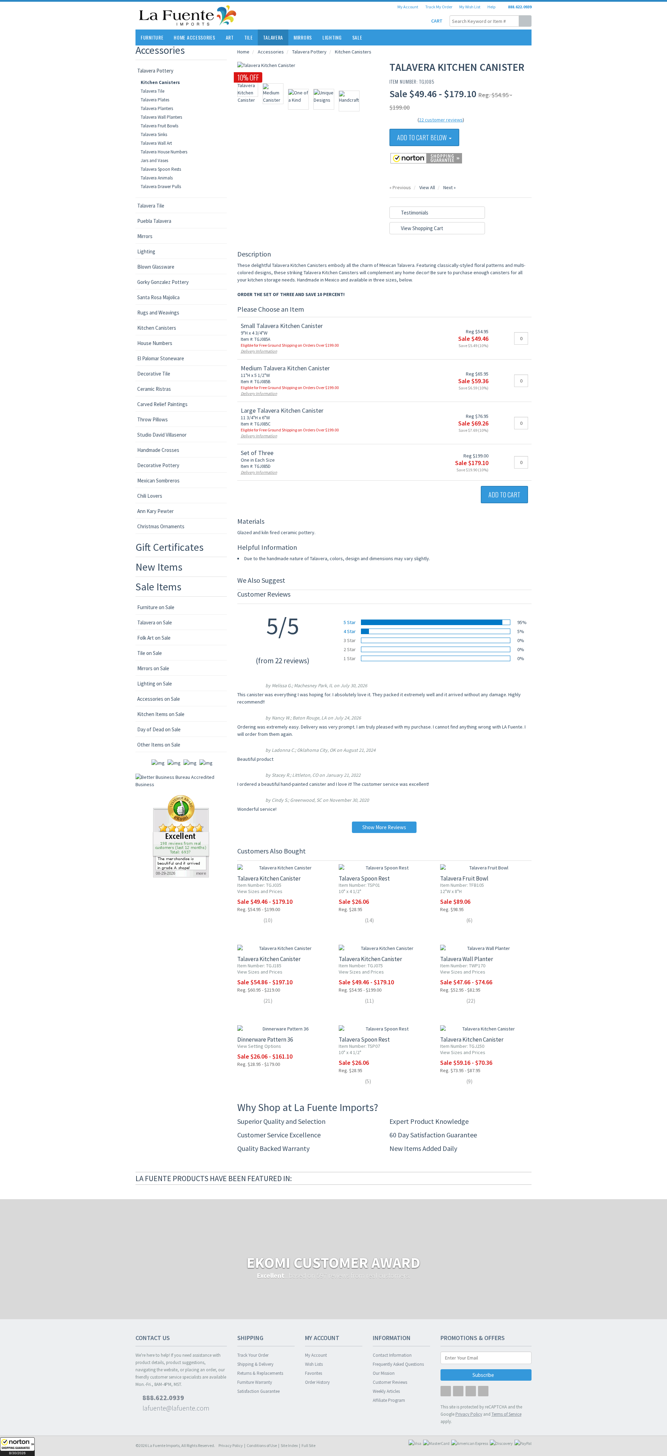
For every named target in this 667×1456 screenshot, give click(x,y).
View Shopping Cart (421, 228)
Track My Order (438, 6)
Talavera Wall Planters (161, 117)
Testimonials (414, 212)
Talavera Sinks (154, 134)
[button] (17, 1446)
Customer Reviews (390, 1382)
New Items (158, 566)
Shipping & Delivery (255, 1364)
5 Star (350, 622)
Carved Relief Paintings (162, 404)
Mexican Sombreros (158, 480)
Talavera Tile (152, 91)
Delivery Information (259, 351)
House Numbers (154, 343)
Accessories (160, 50)
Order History (317, 1382)
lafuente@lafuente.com (175, 1408)
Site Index (289, 1445)
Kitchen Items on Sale (160, 714)
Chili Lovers (149, 496)
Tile (248, 37)
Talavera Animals (157, 178)
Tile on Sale (149, 653)
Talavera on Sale (154, 622)
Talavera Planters (157, 108)
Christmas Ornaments (160, 526)
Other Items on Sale (158, 744)
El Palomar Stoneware (160, 358)
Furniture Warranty (254, 1382)
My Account (407, 6)
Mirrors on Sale (153, 668)
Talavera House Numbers (164, 152)
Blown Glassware (155, 266)
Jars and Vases (154, 160)
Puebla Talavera (154, 221)
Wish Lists (314, 1364)
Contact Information (392, 1355)
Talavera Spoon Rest (364, 878)
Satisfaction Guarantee (258, 1391)
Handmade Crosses (158, 450)
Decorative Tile (153, 373)
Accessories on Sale (158, 699)
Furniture (152, 37)
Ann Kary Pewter (155, 511)
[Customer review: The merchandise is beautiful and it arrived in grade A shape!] (181, 836)
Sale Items (158, 586)
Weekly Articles (386, 1391)
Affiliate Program (389, 1400)
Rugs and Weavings (158, 312)
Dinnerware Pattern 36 (265, 1039)
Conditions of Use (262, 1445)
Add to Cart (504, 494)
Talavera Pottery (155, 70)
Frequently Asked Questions (398, 1364)
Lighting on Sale (154, 683)
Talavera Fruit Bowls (159, 126)
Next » (449, 187)
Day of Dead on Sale (159, 729)
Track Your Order (253, 1355)
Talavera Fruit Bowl (464, 878)
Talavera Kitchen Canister (268, 878)
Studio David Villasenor (162, 434)
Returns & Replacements (260, 1373)
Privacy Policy (231, 1445)
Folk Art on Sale (154, 637)
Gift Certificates (169, 547)
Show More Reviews (384, 827)
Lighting (332, 37)
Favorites (313, 1373)
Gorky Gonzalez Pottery (163, 282)
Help (491, 6)
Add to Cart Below (422, 137)
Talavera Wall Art (156, 143)
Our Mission (384, 1373)
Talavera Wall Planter (466, 959)
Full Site (308, 1445)
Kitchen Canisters (160, 82)
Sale (357, 37)
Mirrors (303, 37)
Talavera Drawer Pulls (161, 187)
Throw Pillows (152, 419)
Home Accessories (194, 37)
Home (243, 52)
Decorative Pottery (158, 465)
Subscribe (483, 1375)
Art (230, 37)
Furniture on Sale (155, 607)
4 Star (350, 631)
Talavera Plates (155, 100)
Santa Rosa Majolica (158, 297)
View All (427, 187)
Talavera (273, 37)
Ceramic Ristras (154, 389)
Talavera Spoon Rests (161, 169)
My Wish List (469, 6)
